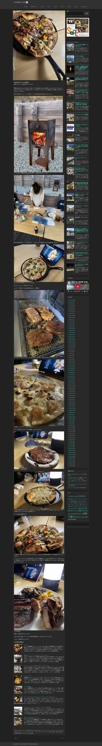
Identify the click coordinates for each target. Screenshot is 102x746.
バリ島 (79, 504)
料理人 (53, 731)
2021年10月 (70, 347)
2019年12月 (70, 382)
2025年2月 (70, 317)
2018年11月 (70, 406)
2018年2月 (70, 423)
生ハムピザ (26, 733)
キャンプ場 (73, 503)
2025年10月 (70, 311)
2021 (75, 6)
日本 (70, 513)
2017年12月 (70, 427)
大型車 (71, 510)
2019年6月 (70, 393)
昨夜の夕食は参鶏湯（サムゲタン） (32, 718)
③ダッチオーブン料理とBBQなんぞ (27, 730)
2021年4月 (70, 353)
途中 (80, 517)
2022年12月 (70, 340)
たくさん (74, 499)
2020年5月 (70, 372)
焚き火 (61, 731)
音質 (32, 733)
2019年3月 (70, 399)
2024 (55, 6)
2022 (69, 6)
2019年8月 (70, 389)
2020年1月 (70, 380)
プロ (41, 731)
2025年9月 (70, 313)
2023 (62, 6)
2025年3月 (70, 315)
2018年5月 (70, 418)
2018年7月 (70, 414)
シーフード (52, 730)
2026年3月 (70, 305)
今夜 (71, 508)
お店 (71, 499)
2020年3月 (70, 376)
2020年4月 (70, 374)
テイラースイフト (30, 731)
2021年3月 (70, 355)
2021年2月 (70, 357)
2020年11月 (70, 363)
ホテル (76, 506)
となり (36, 731)
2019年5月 (70, 395)
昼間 (72, 513)
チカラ (24, 731)
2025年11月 (70, 309)
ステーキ (57, 730)
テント (73, 504)
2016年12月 (70, 450)
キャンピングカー (81, 501)
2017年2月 (70, 446)
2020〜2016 (83, 6)
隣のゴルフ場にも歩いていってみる (76, 474)
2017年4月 (70, 443)
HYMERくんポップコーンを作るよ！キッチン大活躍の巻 (37, 707)
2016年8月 (70, 458)
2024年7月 (70, 319)
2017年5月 (70, 441)
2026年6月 (70, 304)
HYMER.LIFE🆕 (21, 2)
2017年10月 (70, 431)
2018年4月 (70, 420)
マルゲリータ (46, 731)
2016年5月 (70, 463)
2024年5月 (70, 321)
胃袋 (30, 733)
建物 (80, 510)
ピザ (39, 731)
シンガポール (80, 503)
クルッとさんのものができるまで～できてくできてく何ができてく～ (40, 697)
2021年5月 (70, 351)
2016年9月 (70, 456)
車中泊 (77, 517)
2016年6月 (70, 462)
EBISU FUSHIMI (29, 84)
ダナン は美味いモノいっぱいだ (75, 480)
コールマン (47, 730)
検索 (68, 11)
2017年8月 (70, 435)
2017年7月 (70, 437)
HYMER (70, 496)
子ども (74, 510)
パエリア (26, 644)
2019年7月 (70, 391)
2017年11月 (70, 429)
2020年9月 (70, 366)
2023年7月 (70, 330)
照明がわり (20, 733)
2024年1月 (70, 323)
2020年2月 (70, 378)
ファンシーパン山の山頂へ (74, 487)
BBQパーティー (41, 730)
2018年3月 (70, 422)
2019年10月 (70, 385)
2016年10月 (71, 454)
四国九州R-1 (81, 508)
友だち (77, 508)
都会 (85, 517)
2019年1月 (70, 403)
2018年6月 (70, 416)
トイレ (76, 504)
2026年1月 (70, 307)
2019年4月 (70, 397)
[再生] (68, 291)
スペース (85, 503)
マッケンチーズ (27, 676)
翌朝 (82, 513)
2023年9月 (70, 326)
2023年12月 (70, 324)
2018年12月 (70, 404)
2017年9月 (70, 433)
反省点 (50, 731)
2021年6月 (70, 349)
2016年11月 (70, 452)
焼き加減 (16, 733)
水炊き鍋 (58, 731)
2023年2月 (70, 336)
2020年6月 (70, 370)
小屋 (77, 510)
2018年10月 (71, 408)
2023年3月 (70, 334)
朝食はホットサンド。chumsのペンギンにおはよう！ (36, 655)
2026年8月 (70, 300)
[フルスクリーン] (87, 291)
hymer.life (75, 496)
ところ (78, 499)
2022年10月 (70, 344)
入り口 (73, 508)
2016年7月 (70, 460)
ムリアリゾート (81, 506)
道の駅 (82, 517)
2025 (48, 6)
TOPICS (25, 6)
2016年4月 (70, 465)
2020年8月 (70, 368)
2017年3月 (70, 444)
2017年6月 (70, 439)
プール (72, 506)
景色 (74, 514)
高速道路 (73, 519)
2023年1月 (70, 338)
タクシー (70, 504)
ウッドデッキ (82, 499)
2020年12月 (70, 361)
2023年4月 (70, 332)
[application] (78, 286)
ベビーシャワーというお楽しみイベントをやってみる (36, 665)
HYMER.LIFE (33, 6)
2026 (42, 6)
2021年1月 (70, 359)
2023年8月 (70, 328)
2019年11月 (70, 384)
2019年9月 (70, 387)
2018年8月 (70, 412)
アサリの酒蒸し (27, 686)
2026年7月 (70, 302)
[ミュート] (84, 291)
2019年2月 (70, 401)
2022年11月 (70, 342)
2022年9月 (70, 345)
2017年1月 (70, 448)
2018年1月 (70, 425)
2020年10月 (71, 364)
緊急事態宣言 (78, 513)
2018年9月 (70, 410)
